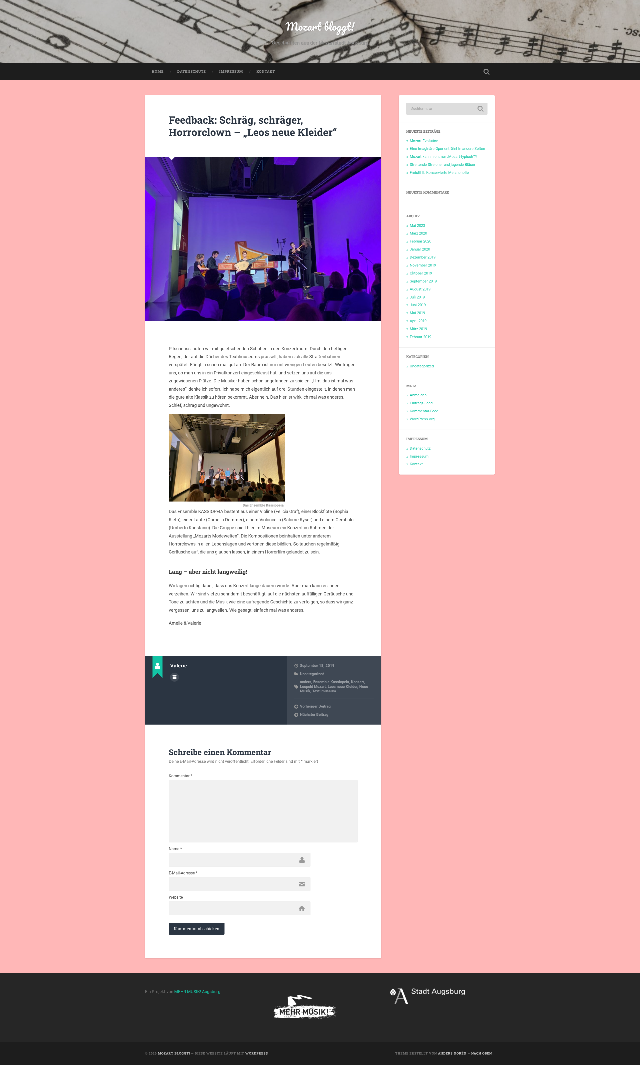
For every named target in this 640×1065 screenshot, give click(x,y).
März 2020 (418, 233)
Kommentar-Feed (424, 411)
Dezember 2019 (423, 257)
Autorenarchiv (174, 677)
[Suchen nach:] (447, 109)
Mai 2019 (417, 313)
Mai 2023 (417, 225)
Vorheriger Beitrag (315, 706)
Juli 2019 (417, 297)
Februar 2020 (420, 241)
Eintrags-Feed (421, 403)
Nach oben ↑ (483, 1053)
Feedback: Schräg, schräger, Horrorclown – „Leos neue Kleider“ (253, 126)
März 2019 (418, 329)
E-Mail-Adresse (183, 873)
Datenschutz (191, 71)
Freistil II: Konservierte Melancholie (439, 172)
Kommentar (180, 776)
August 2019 (420, 289)
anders (305, 682)
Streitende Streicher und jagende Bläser (442, 164)
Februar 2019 (420, 337)
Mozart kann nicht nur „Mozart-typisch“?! (443, 156)
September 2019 (423, 281)
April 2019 (418, 321)
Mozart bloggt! (320, 26)
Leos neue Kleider (342, 686)
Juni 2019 (418, 305)
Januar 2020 (420, 249)
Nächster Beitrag (314, 714)
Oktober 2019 (421, 273)
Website (176, 897)
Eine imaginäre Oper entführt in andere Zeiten (447, 148)
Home (158, 71)
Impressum (231, 71)
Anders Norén (452, 1053)
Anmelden (418, 395)
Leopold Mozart (313, 686)
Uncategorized (312, 674)
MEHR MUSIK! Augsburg (197, 991)
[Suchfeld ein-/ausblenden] (486, 71)
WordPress (256, 1053)
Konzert (357, 682)
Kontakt (265, 71)
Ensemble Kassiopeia (331, 682)
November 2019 (423, 265)
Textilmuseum (324, 691)
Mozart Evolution (424, 141)
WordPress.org (422, 419)
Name (175, 849)
